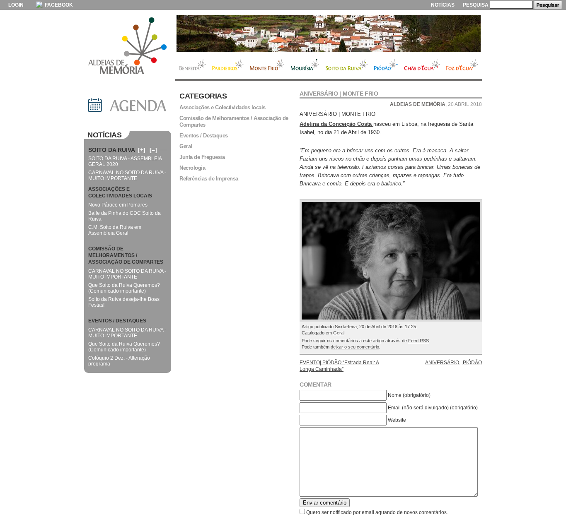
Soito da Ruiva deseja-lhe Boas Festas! (124, 302)
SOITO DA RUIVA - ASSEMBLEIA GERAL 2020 (125, 161)
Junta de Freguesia (202, 157)
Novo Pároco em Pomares (118, 205)
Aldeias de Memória (127, 46)
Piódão (386, 65)
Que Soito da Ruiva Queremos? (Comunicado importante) (124, 288)
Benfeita (192, 65)
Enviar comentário (324, 503)
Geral (338, 332)
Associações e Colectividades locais (222, 107)
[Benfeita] (328, 33)
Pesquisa (476, 5)
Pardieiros (228, 65)
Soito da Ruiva (346, 65)
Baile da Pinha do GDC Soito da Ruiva (124, 216)
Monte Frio (267, 65)
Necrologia (192, 168)
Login (16, 5)
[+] (141, 150)
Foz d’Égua (462, 65)
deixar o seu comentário (355, 346)
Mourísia (305, 65)
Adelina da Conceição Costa (336, 124)
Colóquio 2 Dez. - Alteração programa (119, 361)
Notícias (443, 5)
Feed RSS (418, 340)
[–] (153, 150)
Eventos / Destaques (203, 135)
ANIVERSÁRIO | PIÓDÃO (453, 362)
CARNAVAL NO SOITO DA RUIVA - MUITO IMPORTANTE (127, 175)
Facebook (58, 5)
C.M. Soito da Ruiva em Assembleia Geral (114, 230)
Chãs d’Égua (422, 65)
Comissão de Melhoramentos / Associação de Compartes (233, 121)
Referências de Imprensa (208, 178)
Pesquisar (548, 5)
